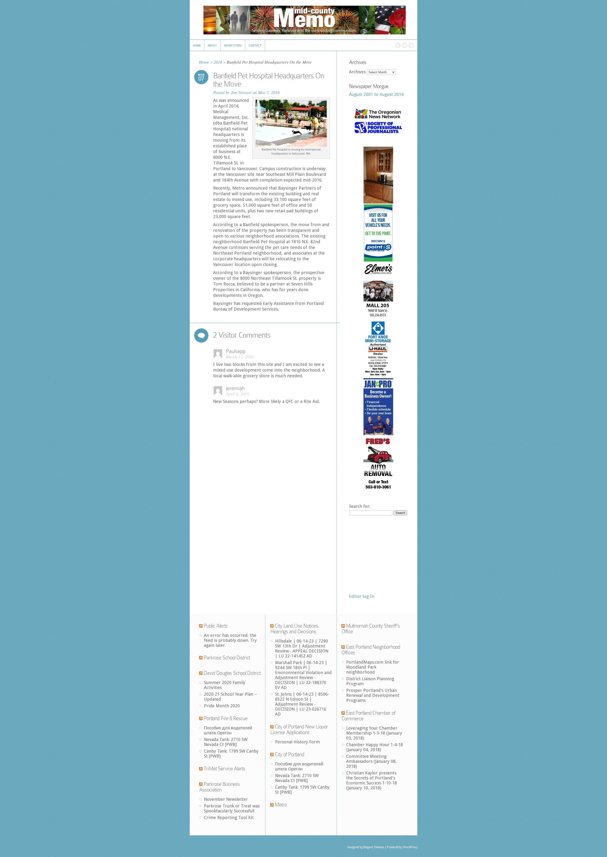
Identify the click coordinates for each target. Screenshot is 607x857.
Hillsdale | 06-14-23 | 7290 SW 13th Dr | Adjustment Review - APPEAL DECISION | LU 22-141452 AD (301, 648)
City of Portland (289, 754)
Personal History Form (297, 741)
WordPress (410, 847)
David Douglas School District (232, 673)
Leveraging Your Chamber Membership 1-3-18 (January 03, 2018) (374, 733)
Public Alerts (216, 626)
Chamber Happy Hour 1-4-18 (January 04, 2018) (374, 747)
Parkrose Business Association (219, 787)
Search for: (359, 506)
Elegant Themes (373, 847)
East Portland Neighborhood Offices (370, 650)
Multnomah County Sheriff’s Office (370, 628)
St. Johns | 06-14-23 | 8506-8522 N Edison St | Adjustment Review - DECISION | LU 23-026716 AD (302, 704)
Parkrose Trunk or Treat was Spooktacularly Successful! (232, 808)
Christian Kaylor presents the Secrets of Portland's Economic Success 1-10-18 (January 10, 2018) (371, 780)
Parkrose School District (227, 658)
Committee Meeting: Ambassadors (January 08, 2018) (371, 761)
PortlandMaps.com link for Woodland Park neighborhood (372, 667)
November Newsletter (226, 799)
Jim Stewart (241, 92)
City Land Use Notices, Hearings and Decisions (294, 628)
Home (204, 62)
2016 (218, 62)
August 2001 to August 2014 (376, 94)
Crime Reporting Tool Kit (229, 817)
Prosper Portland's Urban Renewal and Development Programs (372, 695)
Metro (281, 805)
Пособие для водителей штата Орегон (228, 730)
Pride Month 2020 (222, 705)
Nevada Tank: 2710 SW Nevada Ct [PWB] (226, 742)
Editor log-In (361, 596)
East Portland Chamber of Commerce (368, 716)
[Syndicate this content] (200, 626)
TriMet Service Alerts (224, 769)
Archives (357, 71)
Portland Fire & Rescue (225, 718)
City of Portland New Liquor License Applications (299, 729)
